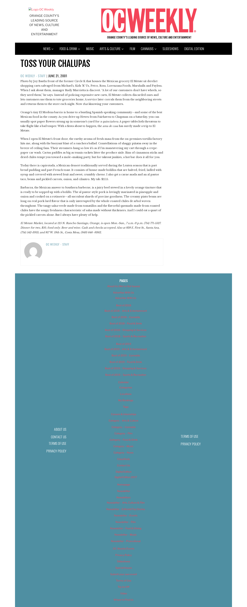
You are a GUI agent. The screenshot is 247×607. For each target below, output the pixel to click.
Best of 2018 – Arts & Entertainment (126, 310)
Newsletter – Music (125, 534)
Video (123, 593)
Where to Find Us (123, 599)
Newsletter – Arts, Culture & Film (126, 502)
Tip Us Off (123, 586)
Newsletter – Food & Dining (125, 528)
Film (132, 48)
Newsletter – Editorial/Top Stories (125, 509)
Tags (126, 406)
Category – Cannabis (124, 427)
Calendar (123, 382)
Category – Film (123, 433)
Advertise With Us (123, 292)
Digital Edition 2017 (126, 477)
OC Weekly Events (123, 548)
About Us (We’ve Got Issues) (123, 286)
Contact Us (58, 437)
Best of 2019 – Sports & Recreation (125, 374)
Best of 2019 (123, 343)
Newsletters (123, 497)
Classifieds (123, 459)
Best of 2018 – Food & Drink (126, 323)
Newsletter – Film (126, 521)
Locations (125, 393)
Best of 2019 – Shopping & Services (125, 368)
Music (90, 48)
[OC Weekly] (41, 9)
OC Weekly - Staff (33, 75)
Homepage (123, 484)
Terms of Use (57, 443)
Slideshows (170, 48)
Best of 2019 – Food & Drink (126, 361)
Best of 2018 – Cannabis (126, 317)
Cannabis (147, 48)
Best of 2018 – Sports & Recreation (125, 336)
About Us (60, 429)
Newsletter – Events (125, 515)
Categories (125, 387)
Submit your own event (123, 574)
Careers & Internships (123, 414)
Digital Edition (194, 48)
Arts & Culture (110, 48)
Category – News (123, 452)
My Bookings (125, 400)
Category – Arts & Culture (123, 420)
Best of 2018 (123, 305)
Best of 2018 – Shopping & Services (125, 329)
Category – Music (123, 446)
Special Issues (123, 567)
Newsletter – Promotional (125, 541)
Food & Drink (68, 48)
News (46, 48)
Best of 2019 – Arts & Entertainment (126, 349)
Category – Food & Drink (124, 439)
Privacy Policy (56, 451)
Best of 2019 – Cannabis (126, 355)
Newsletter (123, 491)
